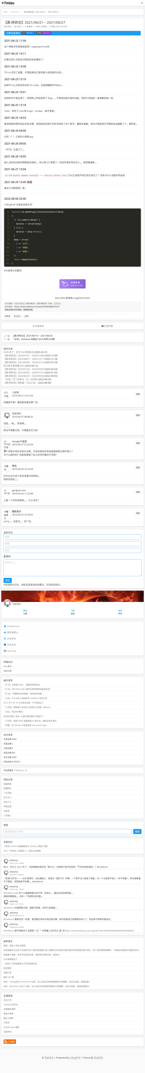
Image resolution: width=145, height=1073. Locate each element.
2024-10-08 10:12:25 (17, 916)
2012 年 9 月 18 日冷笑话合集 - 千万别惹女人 (24, 702)
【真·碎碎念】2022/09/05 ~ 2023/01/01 (24, 372)
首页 (6, 11)
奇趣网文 (7, 788)
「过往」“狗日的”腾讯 (13, 711)
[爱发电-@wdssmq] (43, 33)
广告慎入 (7, 815)
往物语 (6, 811)
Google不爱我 (19, 441)
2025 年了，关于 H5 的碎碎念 (19, 352)
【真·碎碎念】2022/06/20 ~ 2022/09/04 (24, 376)
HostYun (19, 770)
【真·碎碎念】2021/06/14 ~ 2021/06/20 (32, 335)
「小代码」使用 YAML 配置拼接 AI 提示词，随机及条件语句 (30, 720)
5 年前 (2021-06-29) (58, 26)
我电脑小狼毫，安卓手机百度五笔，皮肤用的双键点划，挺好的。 (32, 954)
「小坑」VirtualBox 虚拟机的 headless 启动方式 (25, 698)
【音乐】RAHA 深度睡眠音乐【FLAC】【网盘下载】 (26, 846)
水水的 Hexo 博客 (11, 1027)
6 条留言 (29, 26)
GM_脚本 (8, 666)
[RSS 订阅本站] (10, 1043)
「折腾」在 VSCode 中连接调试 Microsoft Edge (25, 725)
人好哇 (15, 392)
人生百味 (7, 792)
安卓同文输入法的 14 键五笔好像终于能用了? (23, 716)
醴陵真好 (16, 511)
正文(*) (7, 556)
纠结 (26, 316)
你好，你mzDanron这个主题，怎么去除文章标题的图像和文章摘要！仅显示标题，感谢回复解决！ (47, 986)
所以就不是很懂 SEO (14, 365)
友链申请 (7, 1031)
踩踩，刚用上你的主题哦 (14, 945)
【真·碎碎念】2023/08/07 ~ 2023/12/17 (24, 359)
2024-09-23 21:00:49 (17, 927)
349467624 (13, 626)
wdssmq (11, 650)
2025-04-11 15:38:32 (17, 875)
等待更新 (7, 968)
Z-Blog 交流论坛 (11, 1004)
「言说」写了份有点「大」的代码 (21, 379)
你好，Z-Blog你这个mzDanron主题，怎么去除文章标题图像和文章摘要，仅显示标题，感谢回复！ (47, 981)
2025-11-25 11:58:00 (17, 863)
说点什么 (7, 801)
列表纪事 (7, 806)
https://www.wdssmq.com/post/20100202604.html (36, 306)
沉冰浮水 (7, 26)
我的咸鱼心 (12, 632)
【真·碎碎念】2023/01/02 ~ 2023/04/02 (24, 369)
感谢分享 (7, 972)
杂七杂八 (15, 11)
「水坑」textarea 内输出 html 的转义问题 (33, 339)
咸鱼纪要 (7, 670)
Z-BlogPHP (75, 1057)
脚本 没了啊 (9, 977)
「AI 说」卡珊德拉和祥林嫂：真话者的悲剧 (23, 693)
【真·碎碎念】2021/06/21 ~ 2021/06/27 (30, 303)
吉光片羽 (7, 1000)
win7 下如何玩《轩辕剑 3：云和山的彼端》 (23, 850)
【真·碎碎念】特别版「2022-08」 (20, 382)
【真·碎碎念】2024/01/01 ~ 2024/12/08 (24, 355)
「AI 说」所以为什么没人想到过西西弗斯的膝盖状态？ (28, 689)
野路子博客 (8, 1013)
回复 (138, 394)
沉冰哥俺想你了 (10, 959)
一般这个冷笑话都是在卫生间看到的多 (20, 963)
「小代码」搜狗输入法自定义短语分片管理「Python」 (28, 707)
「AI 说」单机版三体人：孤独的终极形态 (22, 684)
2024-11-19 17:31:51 (17, 904)
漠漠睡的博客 (9, 1009)
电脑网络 (7, 784)
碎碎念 (7, 316)
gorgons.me (19, 490)
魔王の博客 (8, 1018)
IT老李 (6, 1022)
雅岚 (14, 465)
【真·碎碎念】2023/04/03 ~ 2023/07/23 (24, 362)
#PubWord (9, 892)
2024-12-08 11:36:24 (17, 889)
